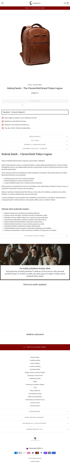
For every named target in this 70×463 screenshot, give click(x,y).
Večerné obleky (35, 363)
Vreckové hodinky (35, 366)
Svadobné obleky (35, 360)
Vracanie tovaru (35, 402)
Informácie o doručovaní (35, 375)
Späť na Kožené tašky (36, 347)
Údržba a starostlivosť (35, 144)
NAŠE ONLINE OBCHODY (34, 417)
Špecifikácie (35, 136)
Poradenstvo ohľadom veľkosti (35, 384)
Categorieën (34, 411)
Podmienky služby (35, 378)
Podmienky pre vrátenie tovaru (35, 399)
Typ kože (35, 140)
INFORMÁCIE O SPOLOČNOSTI (34, 423)
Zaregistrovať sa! (34, 429)
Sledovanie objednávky (35, 396)
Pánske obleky (35, 357)
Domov (30, 85)
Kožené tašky (37, 85)
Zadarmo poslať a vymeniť (35, 148)
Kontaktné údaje (35, 369)
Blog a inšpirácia (35, 390)
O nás (35, 387)
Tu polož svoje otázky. (35, 235)
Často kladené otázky (35, 393)
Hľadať (35, 381)
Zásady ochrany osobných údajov (35, 372)
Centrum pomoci (35, 405)
